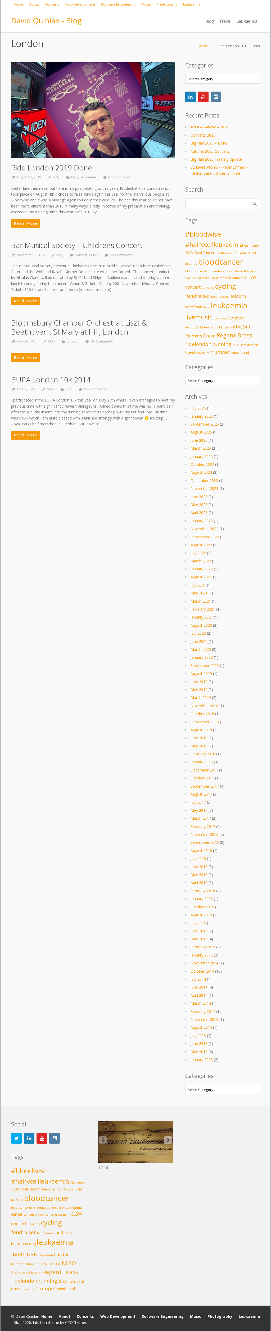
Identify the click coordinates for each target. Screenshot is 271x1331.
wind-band (240, 352)
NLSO (243, 326)
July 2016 (198, 858)
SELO (236, 345)
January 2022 (202, 568)
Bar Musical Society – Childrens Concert (77, 245)
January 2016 (202, 898)
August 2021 (201, 576)
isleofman (193, 306)
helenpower (219, 297)
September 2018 (205, 721)
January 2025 (202, 456)
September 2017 (205, 786)
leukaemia (229, 305)
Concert (81, 255)
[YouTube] (203, 97)
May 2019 (199, 689)
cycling (225, 286)
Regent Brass (234, 335)
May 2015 (199, 938)
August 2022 (201, 544)
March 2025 (201, 448)
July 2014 (198, 979)
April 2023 (199, 512)
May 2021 (199, 592)
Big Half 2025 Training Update (216, 159)
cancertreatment (231, 278)
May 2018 (199, 745)
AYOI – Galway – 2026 (209, 126)
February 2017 (203, 826)
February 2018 (203, 753)
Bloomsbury (216, 271)
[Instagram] (216, 97)
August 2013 (201, 1027)
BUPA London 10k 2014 (51, 380)
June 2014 (199, 987)
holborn (237, 296)
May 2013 (199, 1051)
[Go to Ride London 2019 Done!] (93, 110)
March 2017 (201, 818)
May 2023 (199, 504)
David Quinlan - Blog (46, 20)
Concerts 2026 (203, 135)
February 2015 (203, 946)
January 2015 (202, 955)
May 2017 (199, 810)
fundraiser (197, 295)
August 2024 (201, 472)
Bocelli (230, 271)
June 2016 (199, 866)
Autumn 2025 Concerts (210, 151)
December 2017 (204, 770)
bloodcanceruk (196, 271)
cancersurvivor (208, 278)
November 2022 (204, 528)
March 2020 (201, 649)
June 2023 (199, 496)
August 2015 (201, 914)
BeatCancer (204, 252)
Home (202, 45)
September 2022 (205, 536)
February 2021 (203, 609)
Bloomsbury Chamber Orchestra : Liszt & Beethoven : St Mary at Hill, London (79, 327)
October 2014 (202, 971)
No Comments (119, 177)
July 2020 (198, 633)
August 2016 (201, 850)
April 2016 (199, 882)
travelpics (202, 353)
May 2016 (199, 874)
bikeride (191, 263)
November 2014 (204, 962)
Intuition (40, 1322)
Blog (74, 177)
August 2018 (201, 729)
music (214, 327)
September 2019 (205, 665)
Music (93, 255)
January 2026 (202, 416)
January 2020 (202, 657)
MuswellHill (227, 327)
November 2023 (204, 488)
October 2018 (202, 713)
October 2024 (202, 464)
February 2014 (203, 1011)
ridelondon (198, 344)
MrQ (56, 177)
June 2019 (199, 681)
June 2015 (199, 930)
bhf (253, 253)
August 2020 (201, 625)
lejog (206, 307)
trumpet (220, 352)
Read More (26, 223)
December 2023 (204, 480)
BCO (189, 252)
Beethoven (223, 253)
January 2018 (202, 761)
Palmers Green (200, 336)
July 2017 (198, 802)
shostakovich (249, 345)
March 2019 (201, 697)
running (222, 344)
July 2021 (198, 585)
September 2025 (205, 424)
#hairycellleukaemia (214, 244)
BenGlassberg (241, 253)
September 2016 (205, 842)
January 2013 (202, 1059)
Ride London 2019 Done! (52, 168)
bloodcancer (220, 261)
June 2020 (199, 641)
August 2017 (201, 794)
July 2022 (198, 552)
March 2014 (201, 1003)
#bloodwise (203, 234)
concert (193, 287)
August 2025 (201, 432)
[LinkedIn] (190, 97)
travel (190, 352)
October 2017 (202, 777)
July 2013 (198, 1035)
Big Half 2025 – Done (209, 143)
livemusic (199, 317)
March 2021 (201, 601)
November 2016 (204, 834)
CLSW (250, 277)
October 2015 (202, 906)
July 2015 (198, 922)
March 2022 (201, 560)
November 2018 (204, 705)
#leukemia (251, 246)
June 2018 (199, 737)
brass (239, 271)
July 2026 (198, 407)
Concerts (208, 288)
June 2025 (199, 440)
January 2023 (202, 520)
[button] (168, 1140)
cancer (191, 277)
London (236, 318)
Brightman (251, 271)
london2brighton (197, 327)
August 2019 (201, 673)
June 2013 (199, 1043)
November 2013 (204, 1019)
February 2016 (203, 890)
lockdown (220, 318)
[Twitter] (16, 1138)
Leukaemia (88, 177)
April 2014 (199, 995)
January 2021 (202, 617)
